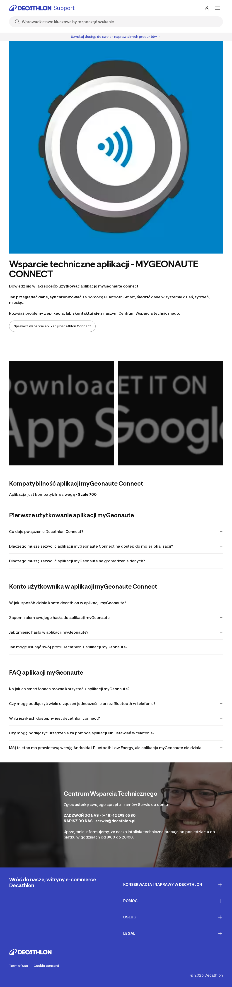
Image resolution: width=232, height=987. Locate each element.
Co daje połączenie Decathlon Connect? (46, 531)
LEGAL (129, 933)
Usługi (130, 917)
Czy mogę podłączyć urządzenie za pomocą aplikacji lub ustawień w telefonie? (82, 733)
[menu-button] (217, 8)
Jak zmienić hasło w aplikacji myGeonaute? (48, 632)
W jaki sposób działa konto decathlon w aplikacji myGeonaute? (67, 603)
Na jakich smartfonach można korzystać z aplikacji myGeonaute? (69, 689)
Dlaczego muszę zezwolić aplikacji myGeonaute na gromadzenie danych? (77, 561)
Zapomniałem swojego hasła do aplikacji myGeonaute (59, 617)
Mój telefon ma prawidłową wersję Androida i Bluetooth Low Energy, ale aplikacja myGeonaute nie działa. (106, 747)
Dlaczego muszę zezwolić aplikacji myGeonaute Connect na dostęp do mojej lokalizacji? (91, 546)
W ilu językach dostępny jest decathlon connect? (54, 718)
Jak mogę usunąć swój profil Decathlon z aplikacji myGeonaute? (68, 647)
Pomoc (130, 900)
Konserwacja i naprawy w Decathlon (162, 884)
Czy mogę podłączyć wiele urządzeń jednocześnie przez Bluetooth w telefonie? (82, 703)
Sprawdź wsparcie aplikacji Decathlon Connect (52, 326)
